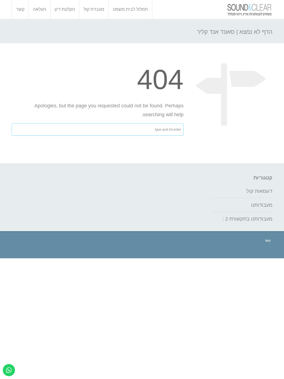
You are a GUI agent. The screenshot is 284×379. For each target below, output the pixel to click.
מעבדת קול (93, 9)
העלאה (39, 9)
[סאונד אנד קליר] (249, 9)
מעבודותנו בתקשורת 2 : (247, 219)
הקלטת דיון (65, 9)
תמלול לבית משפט (130, 9)
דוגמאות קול (259, 191)
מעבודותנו (261, 205)
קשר (20, 9)
